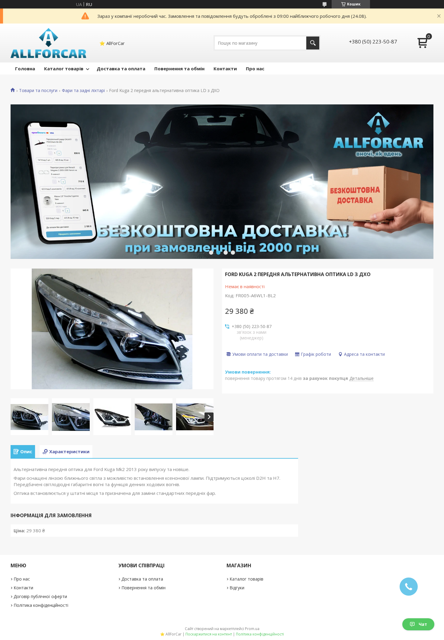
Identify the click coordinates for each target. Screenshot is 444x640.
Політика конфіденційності (41, 605)
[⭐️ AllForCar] (49, 43)
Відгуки (237, 588)
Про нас (255, 68)
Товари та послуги (38, 90)
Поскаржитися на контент (208, 634)
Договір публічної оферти (40, 596)
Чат (423, 624)
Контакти (225, 68)
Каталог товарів (63, 68)
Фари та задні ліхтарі (83, 90)
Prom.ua (252, 628)
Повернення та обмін (179, 68)
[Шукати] (312, 43)
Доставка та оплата (121, 68)
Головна (25, 68)
